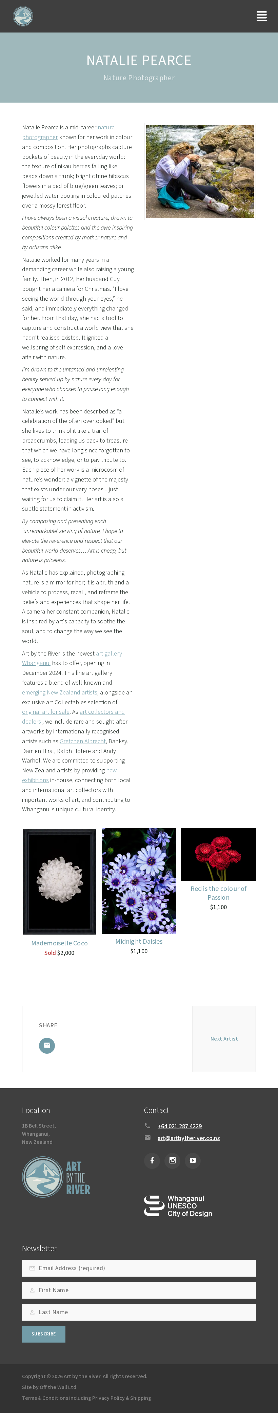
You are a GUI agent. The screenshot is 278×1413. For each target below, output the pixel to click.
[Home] (23, 16)
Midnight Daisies (138, 941)
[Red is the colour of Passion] (218, 854)
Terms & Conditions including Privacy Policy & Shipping (86, 1398)
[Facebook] (152, 1161)
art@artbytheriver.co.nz (189, 1138)
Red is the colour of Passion (219, 893)
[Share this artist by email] (47, 1046)
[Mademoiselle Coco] (59, 882)
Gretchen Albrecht (83, 741)
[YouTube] (193, 1161)
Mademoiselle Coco (59, 943)
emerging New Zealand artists (59, 692)
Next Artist (224, 1039)
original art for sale (46, 712)
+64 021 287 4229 (180, 1126)
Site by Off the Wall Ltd (49, 1387)
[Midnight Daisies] (139, 881)
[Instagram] (172, 1161)
